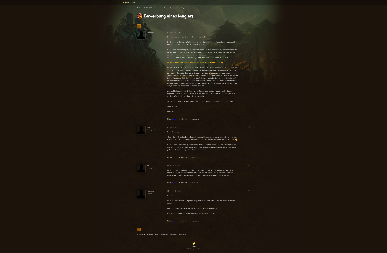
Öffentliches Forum (152, 8)
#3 (249, 165)
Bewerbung (164, 8)
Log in (175, 119)
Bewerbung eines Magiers (178, 8)
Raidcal (134, 2)
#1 (249, 32)
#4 (249, 191)
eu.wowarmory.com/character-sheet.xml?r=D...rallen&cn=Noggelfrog (195, 63)
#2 (249, 127)
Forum (126, 2)
